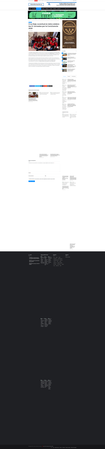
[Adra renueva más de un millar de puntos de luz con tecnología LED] (64, 93)
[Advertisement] (44, 76)
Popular (69, 76)
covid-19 (55, 261)
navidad (63, 264)
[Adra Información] (36, 4)
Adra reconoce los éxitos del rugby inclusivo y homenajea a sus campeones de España (71, 98)
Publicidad (63, 447)
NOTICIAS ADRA (39, 8)
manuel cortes (59, 264)
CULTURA (51, 8)
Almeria (56, 257)
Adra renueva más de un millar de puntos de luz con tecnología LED (71, 92)
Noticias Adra (37, 20)
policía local (57, 265)
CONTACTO (58, 8)
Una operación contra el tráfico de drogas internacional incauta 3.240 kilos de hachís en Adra (71, 65)
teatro (60, 265)
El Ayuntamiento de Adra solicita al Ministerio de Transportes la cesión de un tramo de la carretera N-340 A (33, 99)
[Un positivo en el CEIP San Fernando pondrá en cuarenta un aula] (64, 70)
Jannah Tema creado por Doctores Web (48, 446)
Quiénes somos (57, 447)
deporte (60, 261)
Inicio (29, 20)
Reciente (64, 76)
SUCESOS (43, 8)
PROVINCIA (47, 8)
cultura (57, 261)
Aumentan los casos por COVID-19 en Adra (71, 61)
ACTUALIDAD (33, 8)
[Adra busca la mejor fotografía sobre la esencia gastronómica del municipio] (64, 81)
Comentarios (74, 76)
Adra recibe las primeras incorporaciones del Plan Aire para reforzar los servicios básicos (43, 155)
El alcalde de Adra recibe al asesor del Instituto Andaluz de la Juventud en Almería (55, 155)
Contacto (60, 447)
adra (54, 257)
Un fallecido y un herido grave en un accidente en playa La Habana (71, 54)
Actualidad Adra (33, 20)
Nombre (30, 172)
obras (54, 265)
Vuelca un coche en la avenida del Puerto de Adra (71, 57)
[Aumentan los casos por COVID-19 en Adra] (64, 62)
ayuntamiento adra (60, 258)
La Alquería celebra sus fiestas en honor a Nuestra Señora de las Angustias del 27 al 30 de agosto (71, 105)
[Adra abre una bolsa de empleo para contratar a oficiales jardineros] (50, 321)
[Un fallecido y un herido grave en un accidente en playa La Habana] (64, 54)
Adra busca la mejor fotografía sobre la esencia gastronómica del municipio (71, 80)
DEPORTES (54, 8)
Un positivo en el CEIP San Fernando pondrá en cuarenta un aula (71, 70)
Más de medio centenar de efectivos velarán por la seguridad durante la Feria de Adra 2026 (71, 86)
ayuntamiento (55, 258)
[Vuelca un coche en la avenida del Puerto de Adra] (64, 58)
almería (59, 257)
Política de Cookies (68, 447)
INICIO (30, 8)
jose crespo (55, 264)
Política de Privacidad (73, 447)
